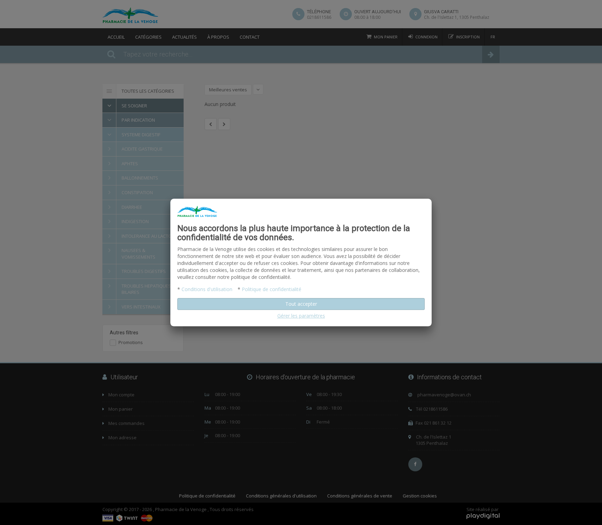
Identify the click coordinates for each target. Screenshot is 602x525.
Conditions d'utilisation (207, 289)
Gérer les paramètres (301, 315)
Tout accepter (301, 303)
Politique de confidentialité (271, 289)
